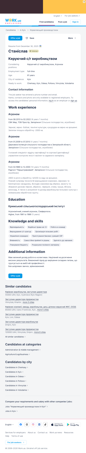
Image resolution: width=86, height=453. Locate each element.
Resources (68, 432)
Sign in (75, 22)
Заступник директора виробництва (21, 322)
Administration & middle (22, 350)
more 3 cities (28, 302)
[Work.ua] (13, 21)
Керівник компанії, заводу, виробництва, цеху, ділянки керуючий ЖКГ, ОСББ (40, 307)
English (8, 424)
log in (51, 100)
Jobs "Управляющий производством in (25, 406)
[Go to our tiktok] (45, 424)
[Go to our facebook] (20, 424)
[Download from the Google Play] (73, 424)
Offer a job (15, 38)
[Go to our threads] (27, 424)
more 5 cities (43, 310)
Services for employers (15, 432)
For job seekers (71, 16)
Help (7, 436)
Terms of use (17, 436)
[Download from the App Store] (57, 424)
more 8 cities (40, 332)
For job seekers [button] (14, 442)
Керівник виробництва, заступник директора (26, 292)
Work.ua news (56, 432)
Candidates (15, 367)
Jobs (10, 411)
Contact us (42, 432)
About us (32, 432)
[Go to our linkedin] (39, 424)
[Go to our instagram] (33, 424)
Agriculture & (16, 354)
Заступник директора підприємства (21, 299)
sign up (74, 100)
